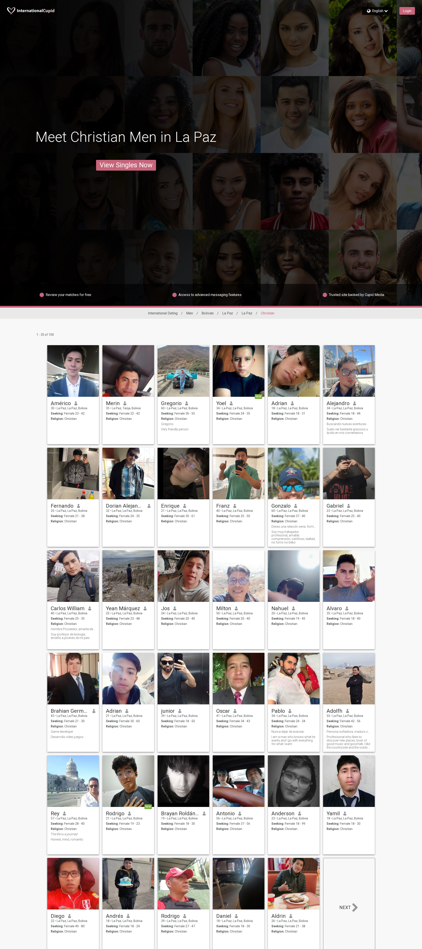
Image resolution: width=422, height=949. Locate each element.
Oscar (223, 711)
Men (189, 313)
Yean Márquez (123, 608)
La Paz (227, 313)
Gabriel (335, 506)
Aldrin (278, 916)
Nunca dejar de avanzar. (287, 731)
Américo (61, 403)
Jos (165, 608)
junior (168, 711)
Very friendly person (175, 429)
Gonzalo (281, 506)
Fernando (62, 506)
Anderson (283, 813)
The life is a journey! (64, 834)
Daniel (223, 916)
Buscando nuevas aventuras (346, 424)
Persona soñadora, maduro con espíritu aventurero (349, 731)
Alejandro (338, 403)
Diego (57, 916)
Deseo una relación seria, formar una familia (293, 526)
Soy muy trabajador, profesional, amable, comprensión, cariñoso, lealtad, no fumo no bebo (293, 537)
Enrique (170, 506)
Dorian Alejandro (125, 506)
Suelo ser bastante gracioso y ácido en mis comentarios (347, 431)
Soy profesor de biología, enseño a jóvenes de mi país (70, 636)
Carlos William (68, 608)
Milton (223, 608)
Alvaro (334, 608)
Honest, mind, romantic (67, 839)
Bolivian (208, 313)
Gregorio (171, 403)
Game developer (62, 731)
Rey (55, 813)
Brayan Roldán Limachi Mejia (180, 813)
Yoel (221, 403)
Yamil (333, 813)
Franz (223, 506)
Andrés (114, 916)
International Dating (163, 313)
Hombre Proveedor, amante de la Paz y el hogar (73, 629)
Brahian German (70, 711)
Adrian (279, 403)
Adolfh (334, 711)
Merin (113, 403)
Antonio (225, 813)
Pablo (278, 711)
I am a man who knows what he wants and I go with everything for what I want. (293, 740)
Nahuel (279, 608)
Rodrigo (115, 813)
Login (407, 11)
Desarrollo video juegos (67, 737)
